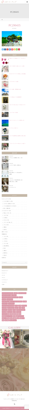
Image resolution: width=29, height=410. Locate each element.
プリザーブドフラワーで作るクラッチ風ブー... (17, 143)
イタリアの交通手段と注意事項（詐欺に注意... (17, 135)
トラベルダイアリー (5, 210)
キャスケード (4, 303)
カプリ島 (24, 301)
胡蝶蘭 (14, 318)
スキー (16, 305)
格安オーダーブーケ (19, 316)
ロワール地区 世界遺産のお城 (15, 89)
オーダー (4, 299)
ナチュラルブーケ (11, 307)
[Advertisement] (12, 380)
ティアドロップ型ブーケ (13, 128)
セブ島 (5, 217)
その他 (3, 284)
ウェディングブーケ (22, 293)
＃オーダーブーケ (13, 320)
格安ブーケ (4, 318)
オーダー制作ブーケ (7, 201)
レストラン (10, 311)
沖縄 (4, 227)
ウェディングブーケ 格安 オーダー (9, 295)
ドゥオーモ (4, 307)
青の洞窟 (6, 320)
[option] (7, 338)
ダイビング (6, 220)
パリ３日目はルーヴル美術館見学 (15, 97)
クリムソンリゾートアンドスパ (8, 305)
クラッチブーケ (11, 303)
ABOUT (3, 354)
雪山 (4, 229)
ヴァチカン (19, 311)
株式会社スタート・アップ (7, 316)
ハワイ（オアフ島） (7, 222)
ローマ (14, 311)
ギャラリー (3, 361)
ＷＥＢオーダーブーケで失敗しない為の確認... (17, 73)
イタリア (5, 215)
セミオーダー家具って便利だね (15, 165)
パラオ (5, 241)
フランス (5, 224)
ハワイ (16, 307)
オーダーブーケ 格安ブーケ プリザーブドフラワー (12, 301)
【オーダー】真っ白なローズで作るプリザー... (17, 104)
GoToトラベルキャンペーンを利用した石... (17, 120)
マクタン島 (4, 311)
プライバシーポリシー (5, 357)
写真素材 (3, 234)
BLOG (16, 361)
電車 (3, 320)
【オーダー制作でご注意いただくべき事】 (17, 66)
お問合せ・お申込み (18, 352)
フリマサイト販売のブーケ (8, 203)
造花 (18, 318)
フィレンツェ (4, 309)
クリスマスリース (12, 187)
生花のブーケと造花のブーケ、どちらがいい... (17, 58)
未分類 (3, 257)
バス (20, 307)
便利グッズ (4, 231)
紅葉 (11, 318)
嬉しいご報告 (6, 208)
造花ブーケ (22, 318)
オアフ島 (20, 297)
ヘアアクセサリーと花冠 (13, 81)
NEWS (3, 352)
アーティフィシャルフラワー (7, 293)
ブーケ (14, 309)
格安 (14, 316)
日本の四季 (6, 245)
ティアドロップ (4, 279)
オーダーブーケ (9, 299)
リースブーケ (4, 282)
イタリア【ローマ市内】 (13, 112)
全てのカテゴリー (5, 270)
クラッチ (3, 275)
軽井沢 (5, 252)
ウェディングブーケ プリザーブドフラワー (10, 297)
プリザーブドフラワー (21, 309)
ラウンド (3, 277)
